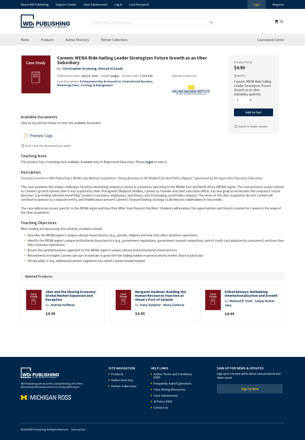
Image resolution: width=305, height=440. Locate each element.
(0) (281, 21)
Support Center (66, 4)
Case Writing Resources (170, 389)
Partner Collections (114, 40)
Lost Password (139, 4)
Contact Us (161, 407)
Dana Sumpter (150, 305)
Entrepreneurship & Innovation (100, 81)
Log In (118, 4)
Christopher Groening (79, 68)
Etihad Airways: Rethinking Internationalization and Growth (251, 294)
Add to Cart (253, 112)
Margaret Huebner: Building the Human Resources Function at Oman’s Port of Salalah (160, 295)
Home (25, 40)
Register (278, 4)
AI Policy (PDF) (163, 401)
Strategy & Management (97, 85)
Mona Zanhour (173, 305)
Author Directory (77, 40)
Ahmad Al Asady (110, 68)
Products (47, 40)
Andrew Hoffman (62, 305)
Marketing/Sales (68, 85)
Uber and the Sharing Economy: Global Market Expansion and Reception (71, 295)
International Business (137, 81)
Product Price (243, 62)
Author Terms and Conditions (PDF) (173, 375)
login (149, 162)
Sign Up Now (250, 389)
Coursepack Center (270, 40)
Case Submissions (95, 4)
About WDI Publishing (35, 4)
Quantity (240, 76)
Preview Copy (41, 135)
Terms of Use (78, 429)
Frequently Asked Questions (173, 383)
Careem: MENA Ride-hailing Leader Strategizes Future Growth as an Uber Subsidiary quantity (252, 87)
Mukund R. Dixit (241, 301)
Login (256, 4)
